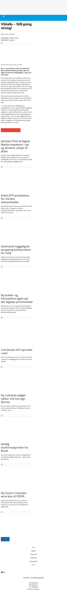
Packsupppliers (33, 561)
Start (33, 547)
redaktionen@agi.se (33, 589)
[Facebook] (3, 539)
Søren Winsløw (10, 34)
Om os (33, 564)
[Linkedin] (7, 539)
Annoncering (33, 554)
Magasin (33, 551)
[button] (61, 17)
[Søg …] (64, 18)
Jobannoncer (33, 558)
